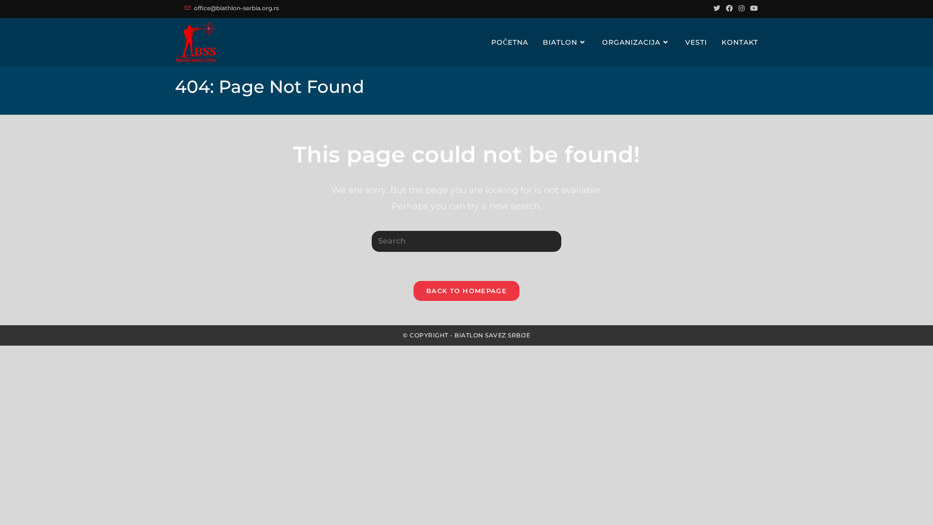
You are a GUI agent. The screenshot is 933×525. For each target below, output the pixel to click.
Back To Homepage (466, 291)
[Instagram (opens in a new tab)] (741, 8)
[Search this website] (466, 240)
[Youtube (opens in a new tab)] (752, 8)
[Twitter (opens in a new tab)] (716, 8)
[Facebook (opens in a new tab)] (729, 8)
